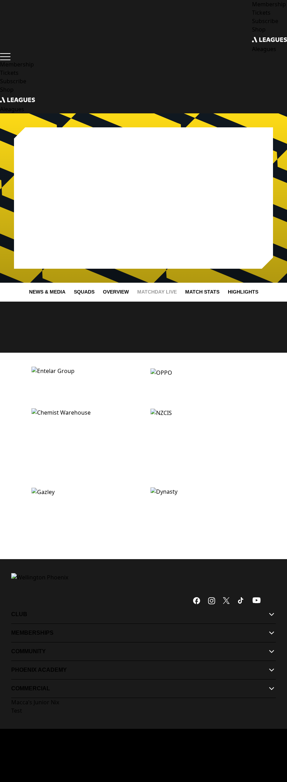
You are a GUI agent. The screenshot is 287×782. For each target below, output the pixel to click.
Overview (116, 292)
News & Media (47, 292)
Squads (84, 292)
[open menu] (5, 56)
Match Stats (202, 292)
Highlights (243, 292)
